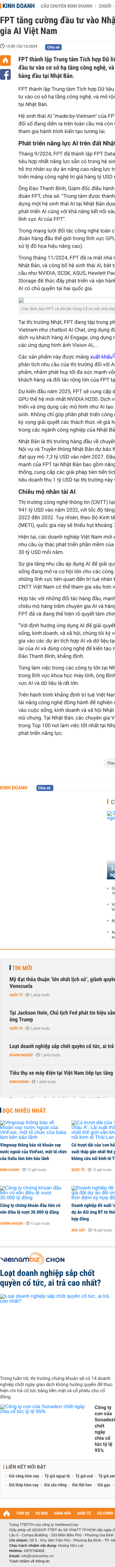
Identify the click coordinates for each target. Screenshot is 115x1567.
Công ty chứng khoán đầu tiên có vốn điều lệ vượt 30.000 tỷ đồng (30, 1209)
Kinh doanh (18, 6)
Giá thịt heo (82, 1485)
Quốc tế (16, 995)
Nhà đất (78, 1230)
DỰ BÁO (42, 1513)
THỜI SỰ (22, 1513)
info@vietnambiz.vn (37, 1556)
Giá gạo (103, 1485)
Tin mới (22, 968)
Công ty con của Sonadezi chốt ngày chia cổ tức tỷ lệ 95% (105, 1428)
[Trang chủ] (5, 60)
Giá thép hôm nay (24, 1485)
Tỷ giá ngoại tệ (57, 1476)
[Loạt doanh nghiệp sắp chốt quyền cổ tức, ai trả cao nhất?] (57, 1332)
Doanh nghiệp (21, 1055)
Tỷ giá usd (84, 1476)
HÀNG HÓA (62, 1513)
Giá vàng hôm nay (24, 1476)
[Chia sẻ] (5, 74)
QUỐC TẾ (84, 1513)
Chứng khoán (11, 1223)
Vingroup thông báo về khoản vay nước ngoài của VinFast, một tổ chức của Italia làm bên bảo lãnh (33, 1151)
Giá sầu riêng (55, 1485)
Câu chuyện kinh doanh (66, 6)
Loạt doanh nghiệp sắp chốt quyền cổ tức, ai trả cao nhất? (50, 1278)
